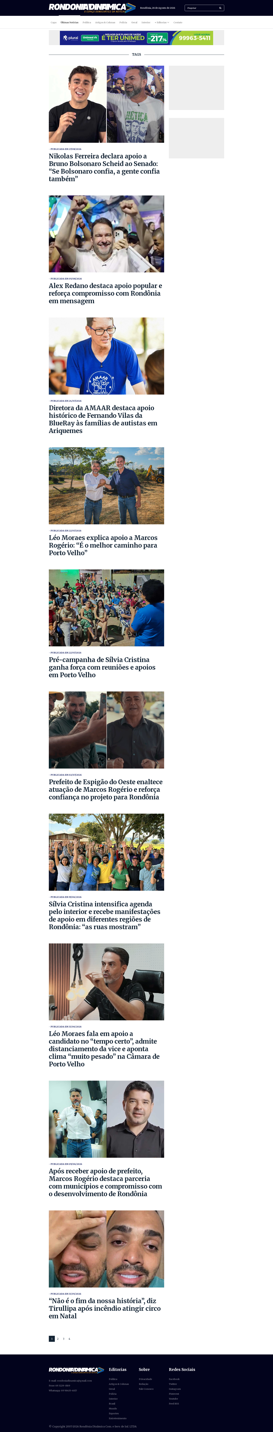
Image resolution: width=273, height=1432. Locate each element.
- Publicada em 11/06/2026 (65, 1026)
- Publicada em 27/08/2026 (65, 149)
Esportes (114, 1413)
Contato (177, 22)
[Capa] (76, 1370)
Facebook (174, 1379)
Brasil (112, 1403)
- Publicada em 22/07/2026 (65, 530)
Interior (146, 22)
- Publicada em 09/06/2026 (65, 1164)
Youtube (173, 1398)
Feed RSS (174, 1403)
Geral (134, 22)
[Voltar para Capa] (92, 8)
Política (87, 22)
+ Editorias (161, 22)
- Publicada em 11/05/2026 (65, 1293)
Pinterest (174, 1393)
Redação (143, 1384)
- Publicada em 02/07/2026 (65, 774)
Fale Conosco (146, 1389)
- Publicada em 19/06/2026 (65, 897)
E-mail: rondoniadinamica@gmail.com (70, 1380)
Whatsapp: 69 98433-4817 (63, 1390)
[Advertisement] (196, 88)
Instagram (175, 1389)
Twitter (173, 1384)
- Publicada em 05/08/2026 (65, 278)
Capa (53, 22)
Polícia (123, 22)
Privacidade (145, 1379)
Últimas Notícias (69, 22)
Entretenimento (118, 1418)
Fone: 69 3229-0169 (59, 1385)
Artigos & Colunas (105, 22)
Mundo (113, 1408)
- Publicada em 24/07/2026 (65, 400)
